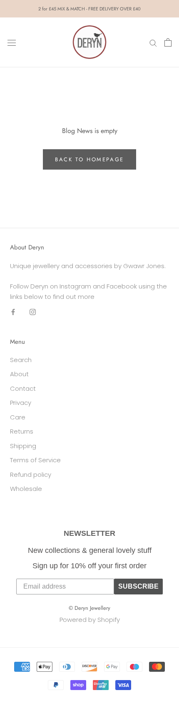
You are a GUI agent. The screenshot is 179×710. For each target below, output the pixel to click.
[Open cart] (168, 42)
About (19, 374)
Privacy (20, 402)
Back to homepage (89, 159)
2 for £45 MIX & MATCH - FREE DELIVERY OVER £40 (89, 8)
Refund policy (30, 474)
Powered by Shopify (90, 619)
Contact (23, 388)
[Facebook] (13, 311)
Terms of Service (35, 460)
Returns (21, 431)
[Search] (153, 42)
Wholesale (26, 488)
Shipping (23, 445)
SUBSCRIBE (138, 586)
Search (21, 359)
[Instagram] (33, 311)
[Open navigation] (11, 42)
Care (17, 417)
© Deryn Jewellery (89, 608)
